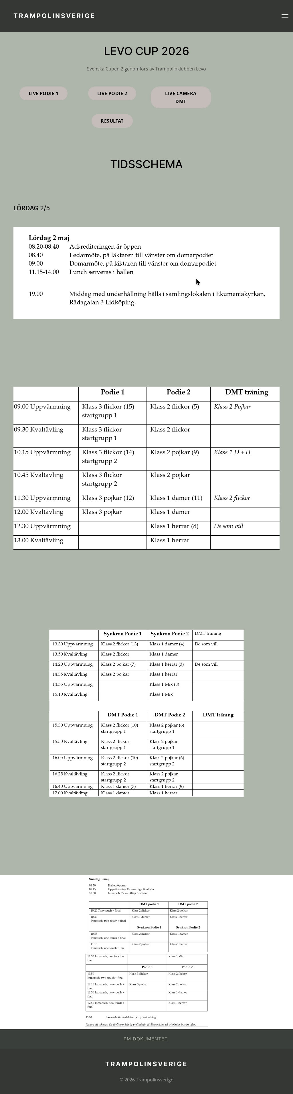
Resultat (112, 121)
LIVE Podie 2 (112, 93)
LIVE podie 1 (44, 93)
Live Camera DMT (180, 97)
